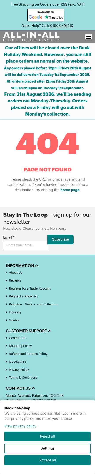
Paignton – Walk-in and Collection (33, 304)
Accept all (47, 460)
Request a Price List (23, 296)
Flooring (15, 312)
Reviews (15, 280)
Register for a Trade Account (30, 288)
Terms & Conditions (23, 377)
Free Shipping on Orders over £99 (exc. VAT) (47, 4)
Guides (14, 320)
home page (69, 190)
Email (9, 237)
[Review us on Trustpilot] (54, 17)
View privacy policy (20, 426)
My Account (17, 361)
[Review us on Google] (35, 17)
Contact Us (17, 338)
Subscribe (60, 239)
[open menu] (88, 37)
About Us (15, 272)
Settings (48, 448)
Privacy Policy (19, 369)
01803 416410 (61, 26)
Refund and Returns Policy (28, 354)
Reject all (47, 436)
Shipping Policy (20, 346)
